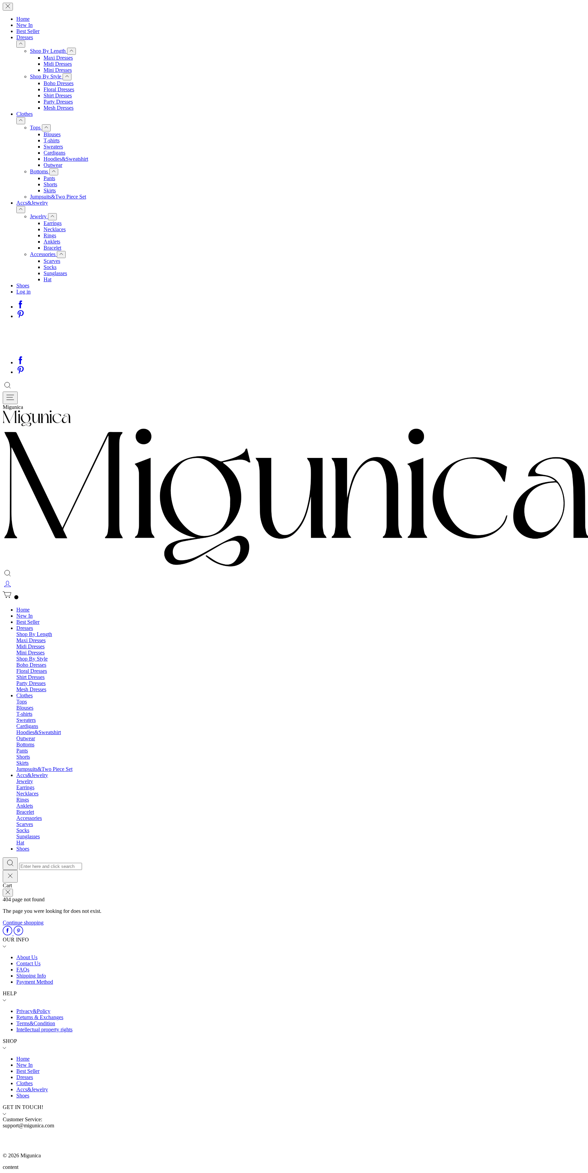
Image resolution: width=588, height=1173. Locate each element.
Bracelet (52, 248)
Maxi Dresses (58, 58)
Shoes (22, 285)
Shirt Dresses (58, 95)
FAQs (22, 969)
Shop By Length (48, 51)
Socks (50, 267)
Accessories (43, 254)
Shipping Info (31, 976)
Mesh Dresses (59, 108)
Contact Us (28, 963)
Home (23, 19)
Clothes (24, 114)
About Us (26, 957)
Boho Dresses (59, 83)
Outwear (53, 165)
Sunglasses (55, 273)
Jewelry (39, 216)
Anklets (52, 241)
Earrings (53, 223)
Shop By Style (46, 76)
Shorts (50, 184)
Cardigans (54, 153)
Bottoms (39, 171)
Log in (23, 292)
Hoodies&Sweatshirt (66, 159)
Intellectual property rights (44, 1029)
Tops (36, 127)
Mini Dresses (58, 70)
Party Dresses (58, 102)
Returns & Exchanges (39, 1017)
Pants (49, 178)
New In (24, 25)
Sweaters (53, 146)
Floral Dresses (59, 89)
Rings (50, 235)
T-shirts (52, 140)
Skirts (50, 190)
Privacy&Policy (33, 1011)
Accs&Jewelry (32, 203)
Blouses (52, 134)
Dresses (24, 37)
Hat (47, 279)
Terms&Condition (35, 1023)
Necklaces (55, 229)
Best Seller (27, 31)
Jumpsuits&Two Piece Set (58, 197)
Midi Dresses (58, 64)
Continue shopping (23, 922)
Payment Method (34, 982)
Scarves (52, 261)
